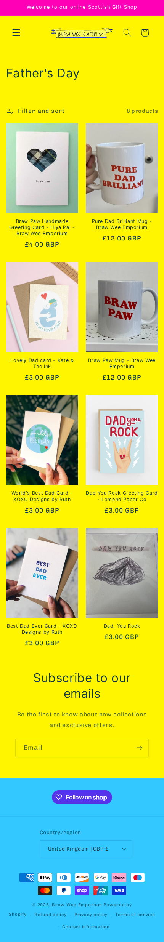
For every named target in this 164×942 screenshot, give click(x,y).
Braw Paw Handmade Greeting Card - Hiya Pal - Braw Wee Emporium (42, 227)
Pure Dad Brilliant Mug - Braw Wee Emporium (122, 224)
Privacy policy (90, 914)
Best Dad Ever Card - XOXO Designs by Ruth (42, 629)
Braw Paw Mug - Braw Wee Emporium (122, 363)
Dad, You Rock (122, 626)
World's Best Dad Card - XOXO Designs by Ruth (42, 496)
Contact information (86, 926)
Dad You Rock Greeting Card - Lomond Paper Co (122, 496)
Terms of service (135, 914)
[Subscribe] (139, 748)
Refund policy (50, 914)
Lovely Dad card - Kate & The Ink (42, 363)
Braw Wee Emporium (77, 904)
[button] (16, 33)
